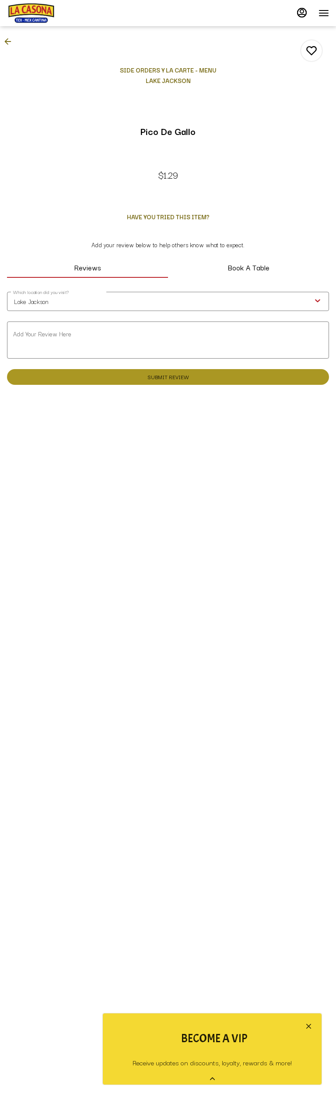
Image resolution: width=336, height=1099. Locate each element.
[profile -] (302, 12)
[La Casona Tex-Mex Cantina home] (46, 13)
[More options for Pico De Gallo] (311, 50)
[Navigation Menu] (323, 13)
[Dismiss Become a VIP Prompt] (308, 1026)
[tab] (87, 267)
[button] (10, 41)
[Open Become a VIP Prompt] (212, 1079)
